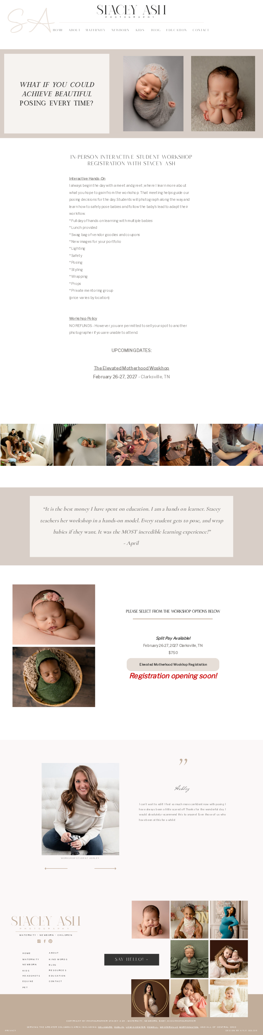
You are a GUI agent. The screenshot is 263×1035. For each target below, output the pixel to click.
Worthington (188, 1027)
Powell (152, 1027)
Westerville (169, 1027)
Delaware (105, 1027)
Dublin (119, 1027)
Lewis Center (136, 1027)
